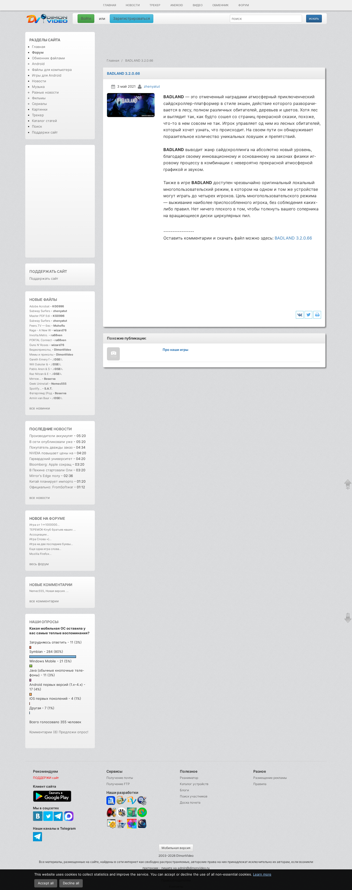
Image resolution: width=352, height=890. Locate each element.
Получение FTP (118, 784)
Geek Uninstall (38, 383)
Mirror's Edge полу (44, 476)
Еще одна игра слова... (45, 549)
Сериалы (39, 104)
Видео (198, 5)
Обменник (220, 5)
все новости (39, 498)
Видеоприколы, (40, 349)
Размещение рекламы (270, 778)
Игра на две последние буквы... (51, 544)
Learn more (262, 874)
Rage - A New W (40, 330)
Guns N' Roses (39, 345)
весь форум (39, 564)
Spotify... (35, 388)
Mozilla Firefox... (40, 554)
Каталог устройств (194, 784)
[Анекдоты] (132, 816)
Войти (86, 18)
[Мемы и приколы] (121, 800)
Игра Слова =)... (40, 539)
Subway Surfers (39, 311)
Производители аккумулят (51, 436)
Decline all (71, 883)
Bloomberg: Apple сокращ (50, 464)
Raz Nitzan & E (39, 374)
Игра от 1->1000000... (44, 524)
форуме (57, 518)
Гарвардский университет (50, 459)
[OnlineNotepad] (111, 800)
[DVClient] (132, 800)
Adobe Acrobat (39, 306)
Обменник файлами (48, 58)
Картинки (39, 109)
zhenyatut (152, 86)
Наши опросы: (44, 622)
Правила (259, 784)
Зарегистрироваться (131, 18)
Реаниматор (189, 778)
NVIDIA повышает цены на (51, 453)
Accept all (46, 883)
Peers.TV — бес (40, 325)
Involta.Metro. (38, 335)
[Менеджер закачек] (142, 812)
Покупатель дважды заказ (50, 447)
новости (63, 429)
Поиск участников (193, 796)
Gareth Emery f (39, 359)
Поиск (37, 126)
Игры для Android (46, 75)
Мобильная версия (176, 848)
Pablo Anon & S (39, 369)
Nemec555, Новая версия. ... (49, 591)
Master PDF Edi (39, 316)
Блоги (184, 790)
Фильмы (39, 98)
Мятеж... (35, 379)
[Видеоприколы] (121, 816)
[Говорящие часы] (111, 812)
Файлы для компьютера (52, 70)
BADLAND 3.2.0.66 (293, 238)
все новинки (39, 408)
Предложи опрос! (73, 732)
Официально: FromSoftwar (51, 487)
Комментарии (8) (43, 732)
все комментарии (44, 601)
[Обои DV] (132, 827)
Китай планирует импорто (51, 481)
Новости (133, 5)
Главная (109, 5)
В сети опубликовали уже (51, 442)
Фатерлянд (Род (40, 393)
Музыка (38, 87)
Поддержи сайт (45, 132)
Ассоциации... (39, 534)
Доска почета (190, 802)
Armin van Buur (39, 398)
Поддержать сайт (48, 271)
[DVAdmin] (111, 824)
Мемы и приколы (41, 354)
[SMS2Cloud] (142, 800)
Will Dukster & (38, 364)
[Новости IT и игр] (121, 827)
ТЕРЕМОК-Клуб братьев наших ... (52, 529)
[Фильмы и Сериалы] (142, 827)
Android (176, 5)
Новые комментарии (50, 584)
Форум (243, 5)
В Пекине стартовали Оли (50, 470)
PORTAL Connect (40, 340)
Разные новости (45, 92)
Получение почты (119, 778)
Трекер (154, 5)
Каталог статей (44, 121)
